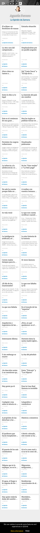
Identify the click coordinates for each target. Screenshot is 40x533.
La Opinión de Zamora (20, 20)
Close (27, 530)
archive (25, 4)
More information (17, 530)
